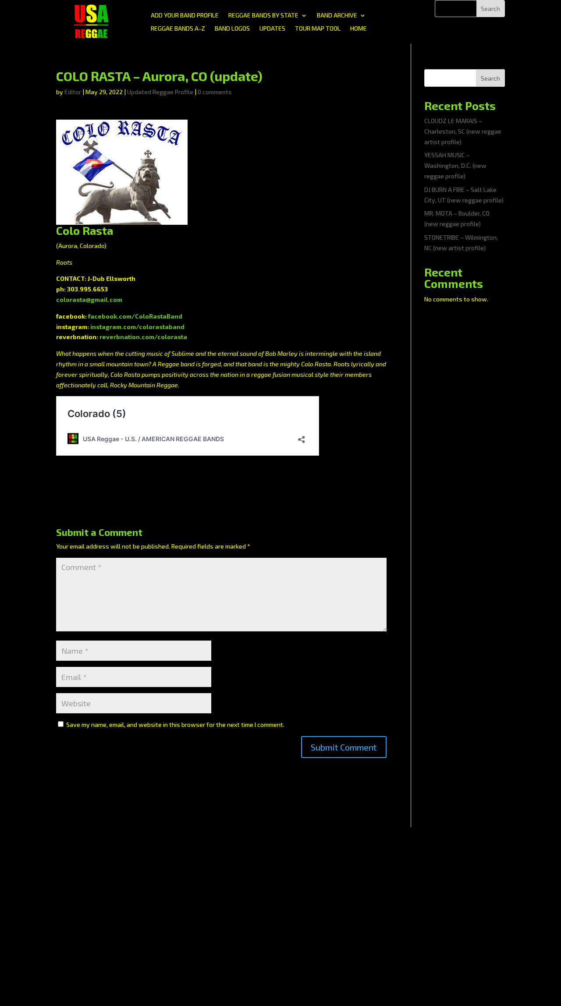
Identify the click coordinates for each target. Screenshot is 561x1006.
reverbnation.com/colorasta (143, 336)
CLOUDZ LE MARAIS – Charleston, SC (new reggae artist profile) (462, 131)
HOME (358, 28)
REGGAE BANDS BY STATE (263, 15)
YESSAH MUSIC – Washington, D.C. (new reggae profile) (455, 165)
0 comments (215, 92)
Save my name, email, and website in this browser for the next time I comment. (175, 724)
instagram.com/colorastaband (137, 326)
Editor (72, 92)
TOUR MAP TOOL (318, 28)
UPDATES (272, 28)
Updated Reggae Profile (160, 92)
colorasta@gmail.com (89, 299)
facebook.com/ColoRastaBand (135, 316)
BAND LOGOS (232, 28)
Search (490, 78)
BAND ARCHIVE (337, 15)
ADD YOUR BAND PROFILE (185, 15)
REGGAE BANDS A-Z (178, 28)
